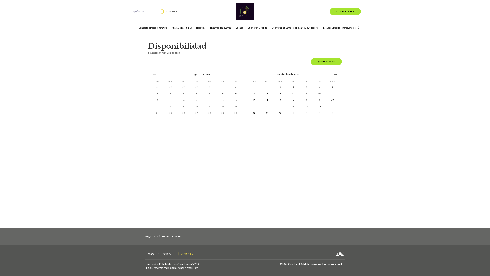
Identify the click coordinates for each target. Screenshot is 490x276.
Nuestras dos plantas (220, 27)
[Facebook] (337, 253)
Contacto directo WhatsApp (153, 27)
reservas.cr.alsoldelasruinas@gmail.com (176, 267)
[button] (157, 87)
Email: (149, 267)
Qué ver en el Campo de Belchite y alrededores (295, 27)
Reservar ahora (345, 11)
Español (136, 11)
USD (151, 11)
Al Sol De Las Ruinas (182, 27)
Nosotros (200, 27)
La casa (239, 27)
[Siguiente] (335, 74)
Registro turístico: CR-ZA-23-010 (163, 236)
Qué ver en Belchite (257, 27)
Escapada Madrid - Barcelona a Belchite (343, 27)
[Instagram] (342, 253)
